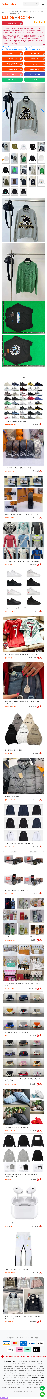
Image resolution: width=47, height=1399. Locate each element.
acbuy (37, 1338)
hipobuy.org (36, 1333)
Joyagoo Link (12, 53)
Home (3, 13)
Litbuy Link (35, 58)
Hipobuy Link (12, 69)
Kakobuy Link (12, 58)
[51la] (4, 1398)
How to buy (12, 79)
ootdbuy (10, 1338)
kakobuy (29, 1338)
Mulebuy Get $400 (35, 69)
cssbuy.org (11, 1336)
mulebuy (19, 1338)
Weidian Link (12, 23)
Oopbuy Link (35, 53)
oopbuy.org (11, 1333)
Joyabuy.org (35, 1336)
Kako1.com (22, 1336)
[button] (4, 111)
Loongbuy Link (12, 74)
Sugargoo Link (12, 64)
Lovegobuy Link (35, 64)
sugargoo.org (23, 1333)
